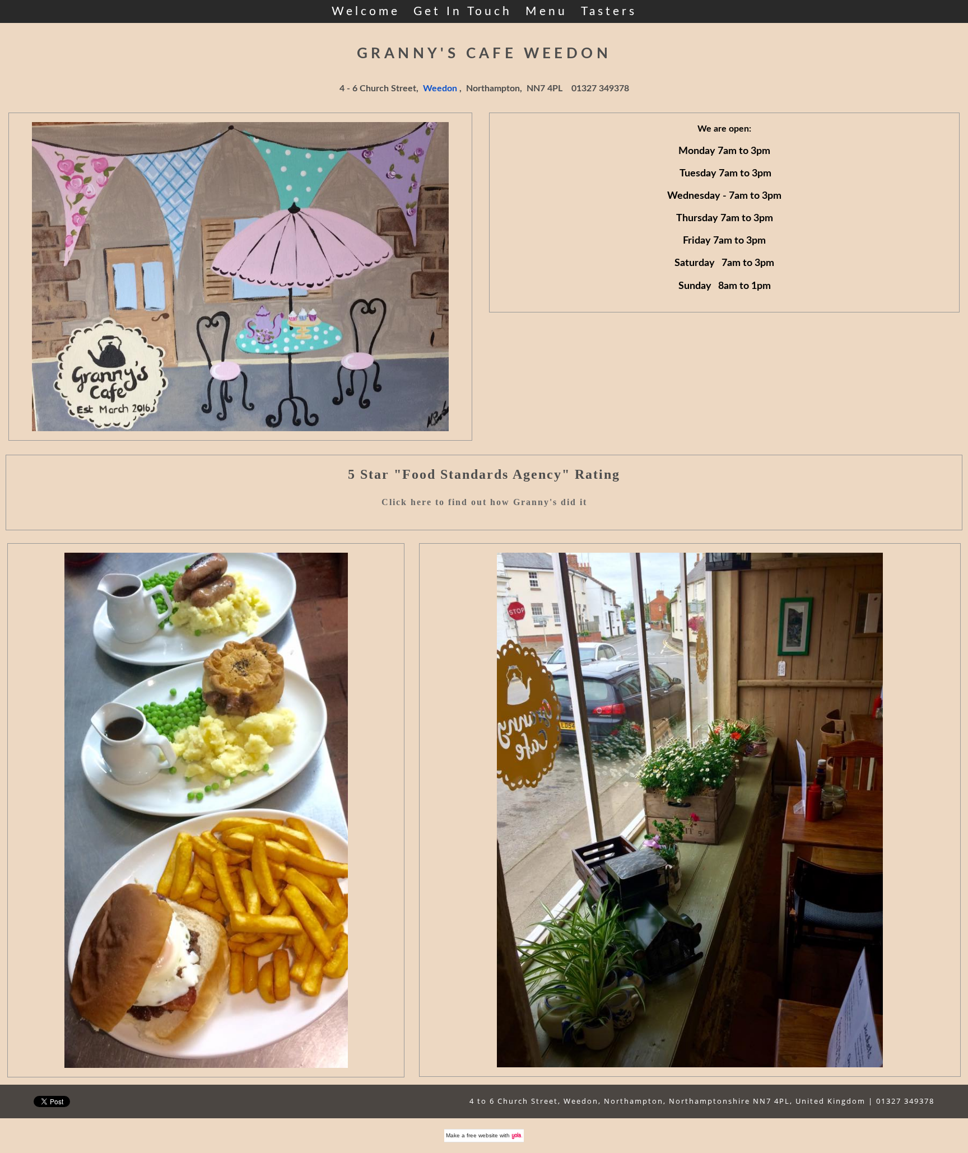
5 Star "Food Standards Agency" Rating (484, 474)
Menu (546, 11)
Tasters (609, 11)
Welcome (366, 11)
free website (482, 1135)
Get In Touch (462, 11)
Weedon (440, 88)
